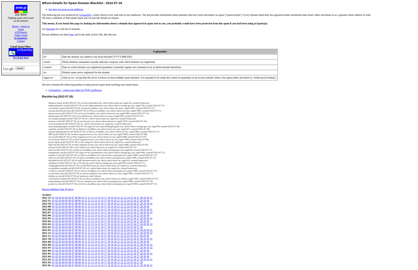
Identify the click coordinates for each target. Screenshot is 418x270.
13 (92, 197)
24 (128, 197)
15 (99, 197)
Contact (21, 41)
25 (131, 197)
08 (76, 197)
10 (82, 197)
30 (148, 197)
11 (86, 197)
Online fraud (20, 35)
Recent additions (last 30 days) (57, 189)
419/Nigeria (21, 32)
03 (60, 197)
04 (63, 197)
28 (141, 197)
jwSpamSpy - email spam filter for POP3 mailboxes (75, 90)
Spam (21, 29)
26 (135, 197)
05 (66, 197)
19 (112, 197)
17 (105, 197)
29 (144, 197)
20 (115, 197)
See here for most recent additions (65, 9)
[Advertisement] (21, 124)
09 (79, 197)
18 (108, 197)
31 (151, 197)
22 (122, 197)
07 (73, 197)
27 (138, 197)
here (72, 34)
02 (56, 197)
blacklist (50, 29)
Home (15, 26)
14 (95, 197)
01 (53, 197)
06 (69, 197)
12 (89, 197)
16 (102, 197)
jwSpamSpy (85, 15)
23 (125, 197)
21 (118, 197)
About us (25, 26)
